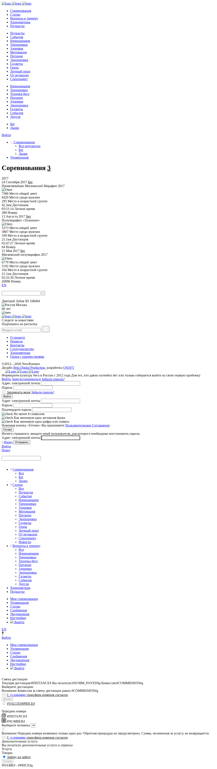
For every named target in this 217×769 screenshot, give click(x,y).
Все (21, 473)
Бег (12, 124)
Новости (25, 542)
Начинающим (20, 41)
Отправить (22, 442)
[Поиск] (43, 293)
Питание (16, 56)
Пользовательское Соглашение (87, 425)
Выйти (19, 622)
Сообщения (18, 610)
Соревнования (20, 11)
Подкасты (17, 26)
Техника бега (19, 94)
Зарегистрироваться (26, 379)
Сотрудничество (22, 349)
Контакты (17, 345)
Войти (6, 135)
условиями (18, 695)
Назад (8, 442)
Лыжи (14, 128)
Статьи (15, 14)
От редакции (19, 75)
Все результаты (29, 146)
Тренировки (19, 44)
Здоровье (16, 48)
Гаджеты (16, 64)
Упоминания (19, 157)
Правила (16, 341)
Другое (15, 117)
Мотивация (18, 52)
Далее (7, 699)
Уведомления (19, 614)
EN (4, 285)
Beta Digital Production (29, 367)
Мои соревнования (24, 599)
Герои (14, 67)
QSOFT (68, 367)
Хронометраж (20, 22)
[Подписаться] (46, 329)
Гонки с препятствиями (27, 356)
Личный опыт (20, 71)
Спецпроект (19, 79)
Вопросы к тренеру (24, 18)
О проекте (17, 337)
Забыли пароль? (53, 379)
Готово (7, 429)
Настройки (18, 618)
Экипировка (19, 60)
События (16, 37)
